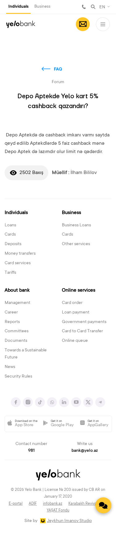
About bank (17, 290)
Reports (12, 322)
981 (84, 7)
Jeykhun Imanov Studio (69, 521)
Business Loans (76, 225)
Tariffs (10, 272)
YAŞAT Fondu (58, 510)
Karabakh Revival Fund (87, 504)
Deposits (13, 244)
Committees (16, 331)
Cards (10, 234)
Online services (78, 290)
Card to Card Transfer (82, 331)
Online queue (75, 340)
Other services (76, 244)
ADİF (33, 504)
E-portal (16, 504)
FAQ (58, 69)
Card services (18, 263)
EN (102, 7)
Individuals (18, 6)
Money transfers (20, 253)
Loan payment (75, 312)
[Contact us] (103, 505)
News (10, 367)
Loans (10, 225)
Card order (72, 303)
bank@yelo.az (84, 450)
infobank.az (52, 504)
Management (17, 303)
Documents (16, 340)
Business (42, 6)
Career (11, 312)
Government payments (84, 322)
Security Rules (18, 376)
